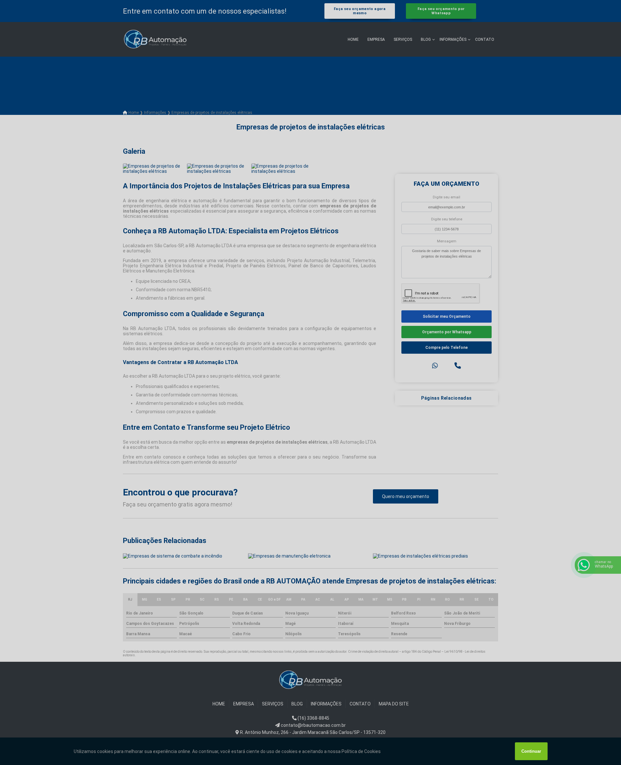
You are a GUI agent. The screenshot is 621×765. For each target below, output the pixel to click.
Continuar (531, 751)
